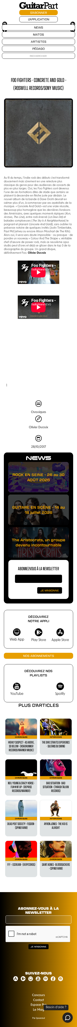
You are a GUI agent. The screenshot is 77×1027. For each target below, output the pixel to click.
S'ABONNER (38, 13)
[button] (12, 357)
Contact (38, 1000)
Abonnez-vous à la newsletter (38, 568)
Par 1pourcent (38, 1018)
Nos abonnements (38, 656)
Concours (38, 995)
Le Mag (38, 1010)
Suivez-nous (38, 973)
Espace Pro (39, 1005)
